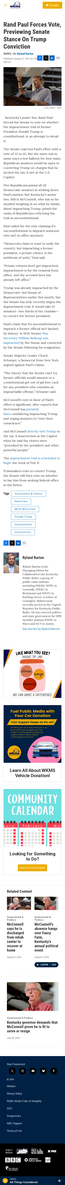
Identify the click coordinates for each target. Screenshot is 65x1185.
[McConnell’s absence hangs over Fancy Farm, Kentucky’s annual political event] (46, 903)
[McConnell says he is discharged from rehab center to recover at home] (19, 903)
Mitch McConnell (25, 509)
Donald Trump (23, 516)
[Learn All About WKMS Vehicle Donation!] (32, 734)
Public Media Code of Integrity (24, 1101)
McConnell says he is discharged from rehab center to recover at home (15, 937)
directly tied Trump (41, 431)
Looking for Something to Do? (32, 856)
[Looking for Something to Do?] (32, 817)
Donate (54, 5)
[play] (5, 1180)
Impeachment (23, 524)
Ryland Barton (25, 53)
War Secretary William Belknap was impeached (25, 338)
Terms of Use (14, 1131)
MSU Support (14, 1123)
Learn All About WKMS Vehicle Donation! (32, 773)
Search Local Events (32, 868)
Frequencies (14, 1116)
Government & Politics (28, 493)
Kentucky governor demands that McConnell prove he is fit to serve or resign (32, 1026)
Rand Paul (21, 501)
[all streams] (60, 1180)
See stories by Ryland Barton (41, 629)
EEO (9, 1108)
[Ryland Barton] (11, 563)
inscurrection (23, 532)
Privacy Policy (14, 1093)
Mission (11, 1086)
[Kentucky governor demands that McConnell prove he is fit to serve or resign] (32, 996)
